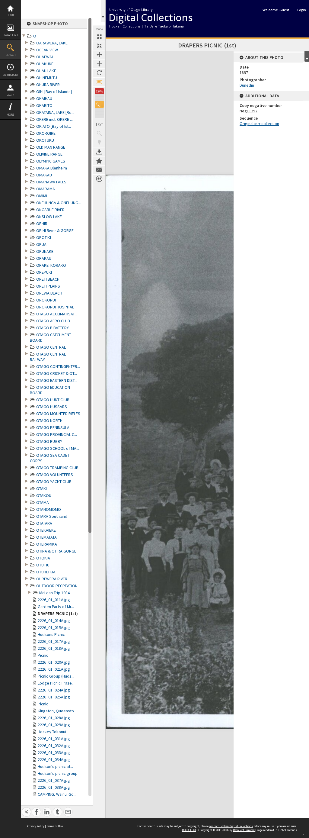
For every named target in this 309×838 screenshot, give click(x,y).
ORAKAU (43, 258)
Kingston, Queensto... (57, 711)
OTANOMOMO (48, 509)
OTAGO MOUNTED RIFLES (58, 413)
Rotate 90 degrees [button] (99, 72)
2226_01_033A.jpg (54, 752)
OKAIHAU (44, 98)
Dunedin (247, 85)
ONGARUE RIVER (50, 209)
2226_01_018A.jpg (54, 648)
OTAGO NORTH (49, 420)
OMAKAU (44, 175)
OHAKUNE (44, 63)
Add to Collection (99, 160)
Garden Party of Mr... (56, 606)
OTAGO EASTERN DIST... (56, 380)
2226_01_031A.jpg (54, 738)
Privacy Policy (35, 826)
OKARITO (44, 105)
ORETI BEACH (47, 279)
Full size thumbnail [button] (99, 36)
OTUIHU (42, 565)
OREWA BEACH (49, 293)
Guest (284, 10)
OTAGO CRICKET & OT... (56, 373)
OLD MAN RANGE (50, 147)
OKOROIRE (46, 133)
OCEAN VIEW (47, 50)
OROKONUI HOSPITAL (55, 307)
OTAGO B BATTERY (52, 327)
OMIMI (41, 195)
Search (10, 55)
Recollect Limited (244, 830)
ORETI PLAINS (48, 286)
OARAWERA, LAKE (52, 43)
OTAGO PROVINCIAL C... (56, 434)
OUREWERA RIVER (51, 579)
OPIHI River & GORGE (55, 230)
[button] (99, 104)
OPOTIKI (43, 237)
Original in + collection (259, 123)
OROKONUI (46, 300)
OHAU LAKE (46, 70)
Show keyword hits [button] (99, 133)
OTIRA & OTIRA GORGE (56, 551)
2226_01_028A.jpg (54, 717)
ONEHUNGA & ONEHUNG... (58, 202)
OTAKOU (43, 495)
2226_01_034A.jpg (54, 759)
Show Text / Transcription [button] (99, 124)
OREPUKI (44, 272)
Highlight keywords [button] (99, 142)
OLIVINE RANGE (49, 154)
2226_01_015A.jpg (54, 627)
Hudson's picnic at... (55, 766)
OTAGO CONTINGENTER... (58, 366)
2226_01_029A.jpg (54, 724)
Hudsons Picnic (51, 634)
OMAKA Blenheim (51, 168)
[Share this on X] (26, 809)
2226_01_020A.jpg (54, 662)
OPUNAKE (44, 251)
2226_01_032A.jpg (54, 745)
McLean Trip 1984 (54, 592)
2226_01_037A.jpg (54, 780)
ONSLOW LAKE (49, 216)
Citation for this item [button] (99, 178)
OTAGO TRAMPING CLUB (57, 467)
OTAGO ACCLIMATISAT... (56, 314)
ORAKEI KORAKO (51, 265)
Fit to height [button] (99, 63)
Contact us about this (99, 169)
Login (10, 95)
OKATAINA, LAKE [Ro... (55, 112)
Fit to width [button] (99, 54)
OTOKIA (43, 558)
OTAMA (42, 502)
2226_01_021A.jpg (54, 669)
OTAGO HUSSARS (51, 406)
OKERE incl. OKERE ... (54, 119)
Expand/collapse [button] (306, 56)
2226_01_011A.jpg (54, 599)
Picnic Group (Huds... (56, 676)
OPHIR (41, 223)
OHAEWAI (44, 57)
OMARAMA (45, 189)
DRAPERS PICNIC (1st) (58, 613)
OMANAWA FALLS (51, 182)
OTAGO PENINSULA (52, 427)
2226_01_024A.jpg (54, 690)
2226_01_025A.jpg (54, 697)
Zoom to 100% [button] (99, 81)
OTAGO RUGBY (49, 441)
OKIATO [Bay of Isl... (53, 126)
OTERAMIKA (46, 544)
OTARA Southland (51, 516)
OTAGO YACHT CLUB (54, 481)
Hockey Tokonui (52, 731)
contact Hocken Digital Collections (231, 826)
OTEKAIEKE (46, 530)
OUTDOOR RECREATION (57, 585)
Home (10, 15)
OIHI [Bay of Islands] (54, 91)
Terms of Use (54, 826)
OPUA (41, 244)
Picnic (43, 655)
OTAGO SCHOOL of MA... (57, 448)
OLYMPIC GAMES (50, 161)
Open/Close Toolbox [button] (103, 11)
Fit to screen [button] (99, 45)
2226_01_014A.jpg (54, 620)
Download (99, 151)
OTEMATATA (46, 537)
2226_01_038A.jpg (54, 787)
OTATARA (44, 523)
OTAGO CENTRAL (51, 347)
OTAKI (41, 488)
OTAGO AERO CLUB (53, 321)
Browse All (10, 35)
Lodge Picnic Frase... (56, 683)
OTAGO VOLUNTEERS (54, 474)
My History (10, 75)
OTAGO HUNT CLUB (52, 399)
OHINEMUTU (46, 77)
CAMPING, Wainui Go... (57, 794)
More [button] (10, 115)
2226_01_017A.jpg (54, 641)
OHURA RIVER (48, 84)
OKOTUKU (45, 140)
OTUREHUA (46, 572)
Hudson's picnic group (58, 773)
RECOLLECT (189, 830)
